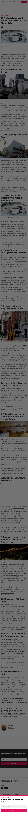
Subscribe (14, 810)
